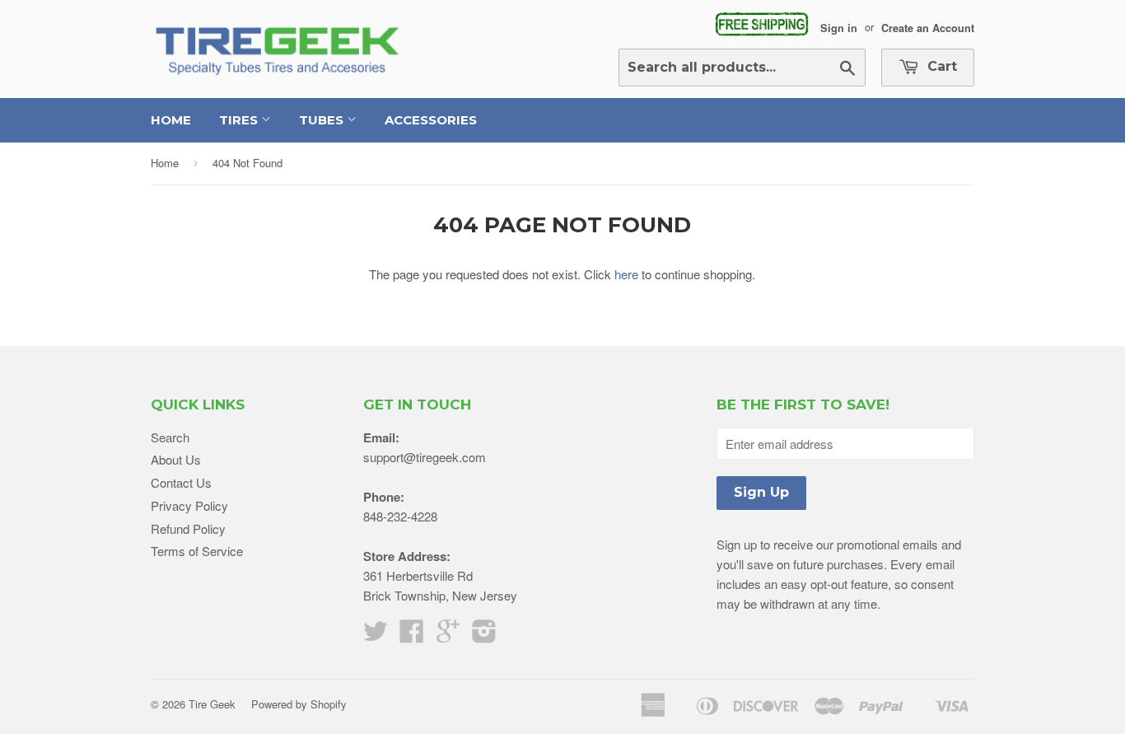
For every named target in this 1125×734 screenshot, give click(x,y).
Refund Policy (188, 528)
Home (171, 120)
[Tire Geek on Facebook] (411, 635)
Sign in (838, 27)
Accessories (431, 120)
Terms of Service (197, 550)
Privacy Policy (189, 505)
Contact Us (181, 482)
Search (170, 437)
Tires (240, 120)
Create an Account (927, 27)
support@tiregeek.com (424, 456)
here (626, 274)
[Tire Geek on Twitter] (375, 635)
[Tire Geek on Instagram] (484, 635)
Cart (940, 66)
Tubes (323, 120)
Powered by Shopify (299, 704)
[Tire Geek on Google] (448, 635)
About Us (176, 459)
